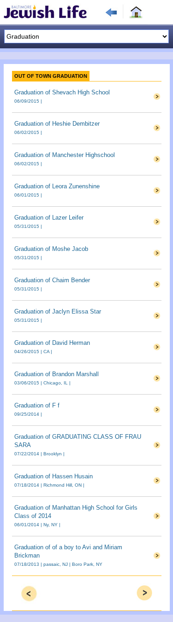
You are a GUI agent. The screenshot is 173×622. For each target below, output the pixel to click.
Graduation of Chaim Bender (52, 280)
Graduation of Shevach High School (62, 92)
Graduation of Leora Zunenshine (57, 186)
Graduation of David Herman (52, 342)
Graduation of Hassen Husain (53, 476)
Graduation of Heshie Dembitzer (57, 123)
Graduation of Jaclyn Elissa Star (57, 311)
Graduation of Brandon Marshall (56, 374)
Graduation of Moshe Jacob (51, 248)
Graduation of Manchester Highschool (64, 154)
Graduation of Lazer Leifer (49, 217)
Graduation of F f (37, 405)
